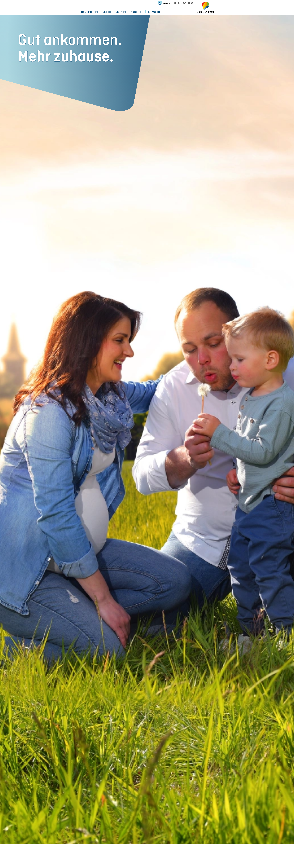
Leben (107, 12)
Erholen (154, 12)
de (184, 3)
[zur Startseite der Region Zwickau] (205, 7)
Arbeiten (137, 12)
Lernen (121, 12)
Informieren (89, 12)
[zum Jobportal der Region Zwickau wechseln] (165, 3)
